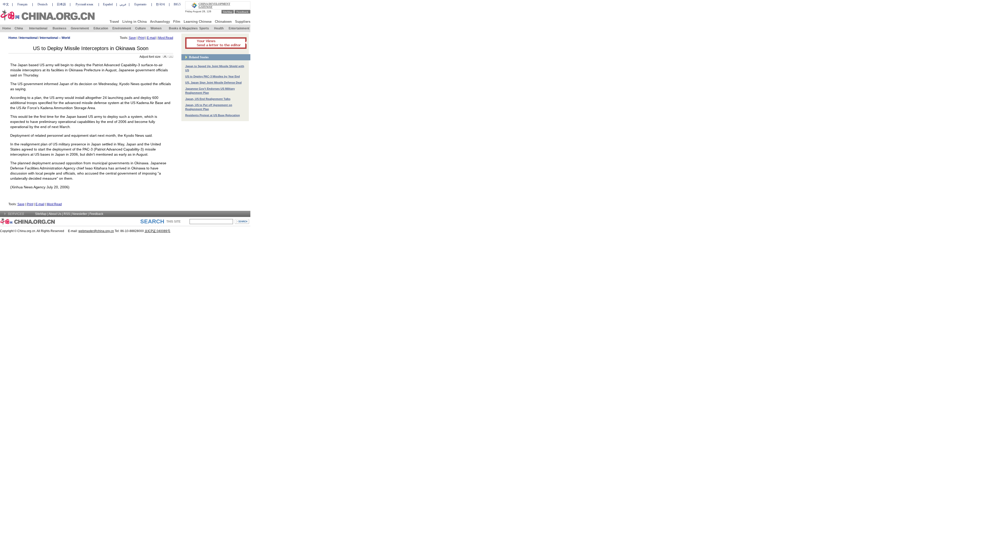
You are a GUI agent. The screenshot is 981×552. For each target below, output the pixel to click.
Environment (121, 28)
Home (6, 28)
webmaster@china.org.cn (96, 231)
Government (80, 28)
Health (219, 28)
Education (101, 28)
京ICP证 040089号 (157, 231)
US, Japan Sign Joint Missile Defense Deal (213, 82)
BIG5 (177, 4)
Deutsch (43, 4)
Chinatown (223, 22)
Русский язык (84, 4)
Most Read (165, 38)
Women (155, 28)
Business (59, 28)
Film (176, 22)
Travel (114, 22)
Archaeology (160, 22)
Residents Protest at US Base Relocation (212, 115)
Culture (140, 28)
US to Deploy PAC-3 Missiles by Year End (212, 76)
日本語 (61, 4)
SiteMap (227, 11)
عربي (123, 4)
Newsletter (79, 214)
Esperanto (140, 4)
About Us (55, 214)
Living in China (134, 22)
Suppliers (242, 22)
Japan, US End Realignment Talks (207, 98)
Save (132, 38)
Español (108, 4)
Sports (204, 28)
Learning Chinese (198, 22)
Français (22, 4)
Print (141, 38)
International (38, 28)
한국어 (160, 4)
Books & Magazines (183, 28)
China (19, 28)
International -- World (55, 38)
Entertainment (239, 28)
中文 (6, 4)
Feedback (242, 11)
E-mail (151, 38)
